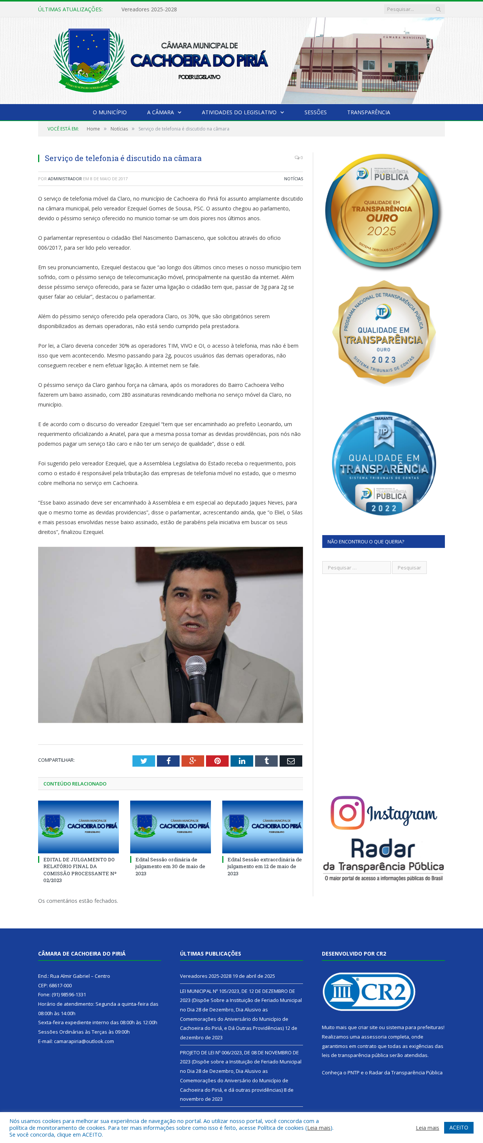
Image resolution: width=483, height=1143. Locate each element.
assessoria (374, 1036)
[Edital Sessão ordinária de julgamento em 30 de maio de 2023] (170, 827)
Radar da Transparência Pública (406, 1072)
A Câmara (160, 112)
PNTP (354, 1072)
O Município (110, 112)
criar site (368, 1027)
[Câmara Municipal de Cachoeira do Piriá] (241, 59)
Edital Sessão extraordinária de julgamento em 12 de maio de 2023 (265, 866)
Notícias (293, 178)
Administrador (65, 178)
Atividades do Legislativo (239, 112)
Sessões (316, 112)
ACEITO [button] (458, 1127)
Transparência (368, 112)
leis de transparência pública (355, 1055)
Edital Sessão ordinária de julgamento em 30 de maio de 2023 (170, 866)
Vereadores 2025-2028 (205, 976)
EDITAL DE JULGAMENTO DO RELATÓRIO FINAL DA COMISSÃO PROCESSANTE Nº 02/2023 (80, 870)
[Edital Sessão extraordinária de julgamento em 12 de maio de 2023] (262, 827)
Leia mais (319, 1127)
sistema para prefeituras (414, 1027)
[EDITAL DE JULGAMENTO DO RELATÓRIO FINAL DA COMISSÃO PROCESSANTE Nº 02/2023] (78, 827)
